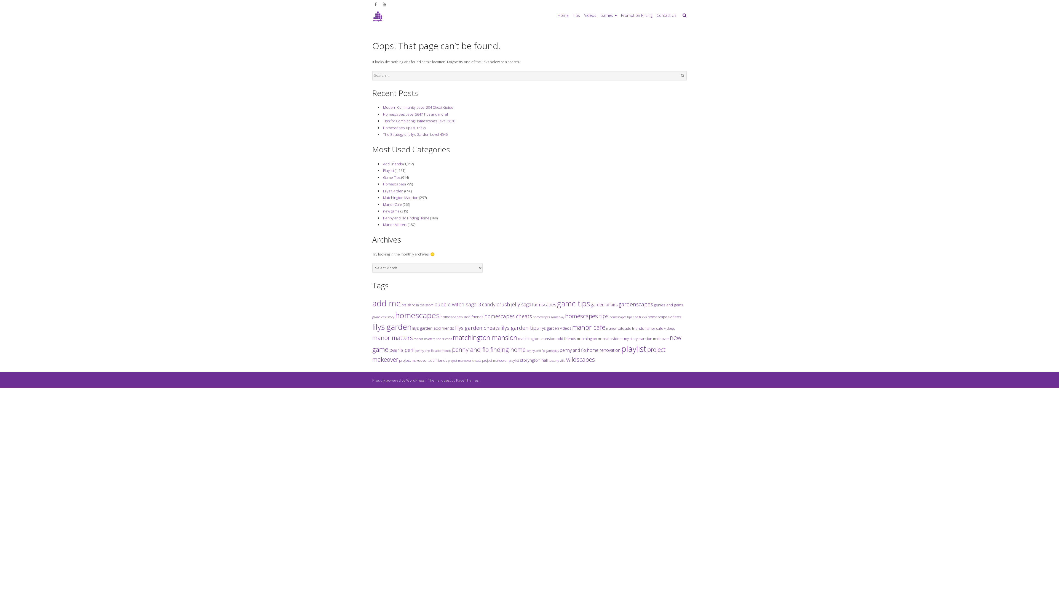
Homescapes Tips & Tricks (404, 127)
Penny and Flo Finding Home (406, 217)
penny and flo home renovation (590, 350)
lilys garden (391, 326)
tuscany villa (557, 361)
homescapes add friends (461, 316)
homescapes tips (587, 316)
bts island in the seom (418, 305)
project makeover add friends (423, 360)
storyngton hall (534, 360)
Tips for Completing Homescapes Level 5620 (419, 120)
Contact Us (666, 15)
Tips (576, 15)
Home (563, 15)
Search (682, 75)
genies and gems (668, 304)
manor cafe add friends (625, 328)
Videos (590, 15)
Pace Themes (467, 380)
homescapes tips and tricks (628, 317)
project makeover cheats (464, 360)
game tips (573, 303)
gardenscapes (636, 304)
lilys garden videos (555, 328)
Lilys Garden (393, 190)
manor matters (392, 337)
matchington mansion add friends (547, 338)
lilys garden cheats (477, 327)
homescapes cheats (508, 316)
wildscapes (580, 359)
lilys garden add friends (433, 328)
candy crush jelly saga (506, 304)
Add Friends (393, 163)
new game (391, 211)
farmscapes (544, 304)
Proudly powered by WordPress (398, 380)
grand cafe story (383, 317)
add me (386, 303)
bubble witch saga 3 (457, 304)
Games (606, 15)
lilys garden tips (520, 327)
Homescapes (394, 184)
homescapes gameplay (548, 317)
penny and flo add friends (433, 350)
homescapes (417, 315)
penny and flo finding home (489, 349)
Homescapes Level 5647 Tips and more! (415, 114)
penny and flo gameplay (542, 350)
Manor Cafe (392, 204)
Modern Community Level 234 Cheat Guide (418, 107)
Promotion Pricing (636, 15)
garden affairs (604, 305)
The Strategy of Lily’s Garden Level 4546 (415, 134)
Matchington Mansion (400, 197)
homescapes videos (664, 316)
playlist (633, 348)
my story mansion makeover (646, 338)
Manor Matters (395, 224)
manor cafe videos (660, 328)
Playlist (388, 170)
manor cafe (588, 327)
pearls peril (401, 350)
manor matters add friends (433, 339)
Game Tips (391, 177)
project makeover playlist (500, 360)
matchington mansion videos (600, 338)
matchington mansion (485, 337)
